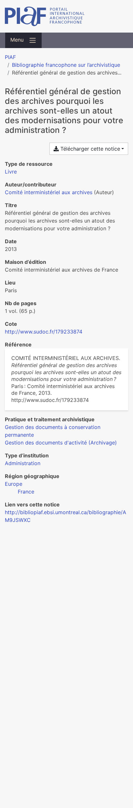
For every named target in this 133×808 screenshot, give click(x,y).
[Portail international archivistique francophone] (66, 16)
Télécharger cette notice (89, 148)
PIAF (10, 57)
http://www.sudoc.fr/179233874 (43, 331)
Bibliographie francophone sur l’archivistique (66, 65)
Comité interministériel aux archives (48, 192)
